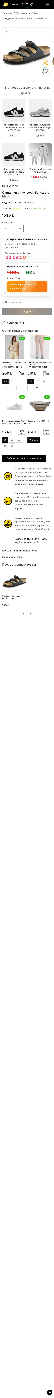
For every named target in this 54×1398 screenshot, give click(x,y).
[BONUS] (27, 4)
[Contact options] (49, 1392)
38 (19, 440)
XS (5, 381)
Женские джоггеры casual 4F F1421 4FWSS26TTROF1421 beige (39, 364)
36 (5, 440)
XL (5, 388)
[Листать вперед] (33, 81)
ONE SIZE (33, 440)
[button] (47, 4)
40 (12, 446)
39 (5, 446)
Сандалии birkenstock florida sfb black (25, 18)
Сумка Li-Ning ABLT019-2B (38, 422)
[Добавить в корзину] (21, 373)
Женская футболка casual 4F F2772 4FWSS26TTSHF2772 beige (14, 364)
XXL (13, 388)
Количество (8, 222)
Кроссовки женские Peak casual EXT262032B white (14, 422)
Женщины (21, 13)
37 (12, 440)
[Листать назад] (20, 81)
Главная (7, 13)
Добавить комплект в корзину (24, 458)
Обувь (35, 13)
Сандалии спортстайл (23, 202)
